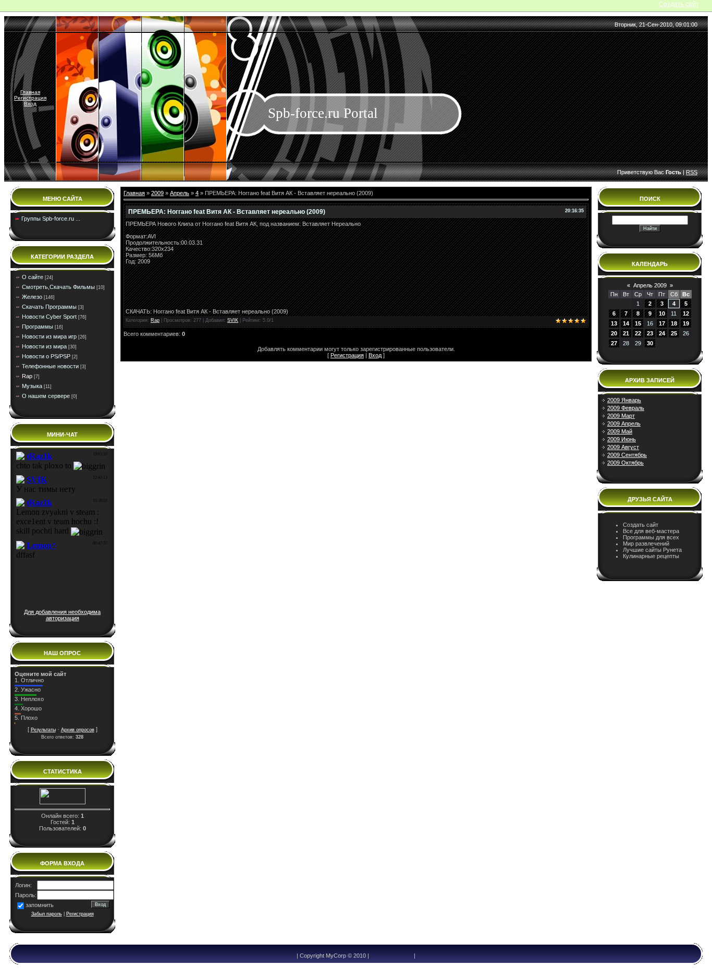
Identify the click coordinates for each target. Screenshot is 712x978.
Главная (30, 92)
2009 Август (623, 447)
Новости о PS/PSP (46, 356)
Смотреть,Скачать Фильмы (58, 287)
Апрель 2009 (650, 285)
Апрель (179, 193)
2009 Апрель (624, 423)
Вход (30, 103)
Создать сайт (679, 4)
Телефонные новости (50, 366)
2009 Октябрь (625, 463)
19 (686, 323)
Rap (27, 376)
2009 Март (621, 416)
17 (662, 323)
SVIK (232, 320)
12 (686, 313)
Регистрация (30, 98)
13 (614, 323)
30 (650, 343)
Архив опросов (77, 729)
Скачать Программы (49, 307)
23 (650, 333)
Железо (32, 297)
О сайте (32, 277)
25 (674, 333)
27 (614, 343)
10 (662, 313)
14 (626, 323)
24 (662, 333)
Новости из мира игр (49, 336)
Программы (37, 326)
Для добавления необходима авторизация (62, 615)
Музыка (32, 386)
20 (614, 333)
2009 (157, 193)
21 (626, 333)
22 (638, 333)
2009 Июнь (621, 439)
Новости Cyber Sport (49, 316)
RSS (691, 172)
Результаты (43, 729)
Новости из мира (44, 346)
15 (638, 323)
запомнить (40, 905)
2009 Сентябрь (627, 455)
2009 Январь (624, 400)
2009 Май (619, 431)
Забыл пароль (46, 913)
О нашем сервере (46, 396)
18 (674, 323)
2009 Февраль (625, 408)
